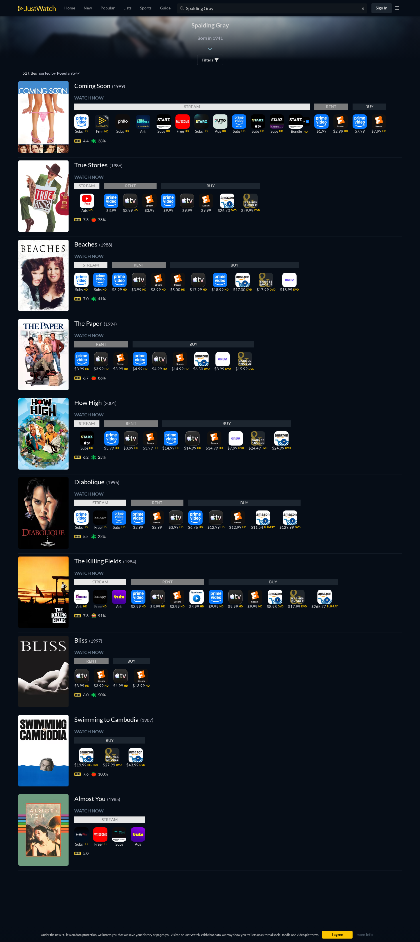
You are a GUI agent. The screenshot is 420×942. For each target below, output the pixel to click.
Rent (331, 106)
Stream (192, 106)
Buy (369, 106)
